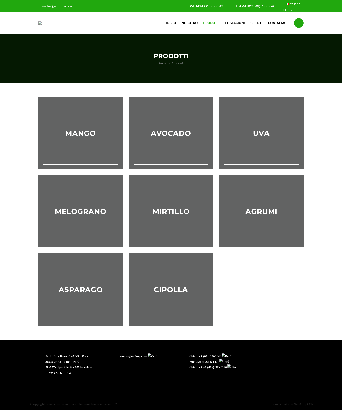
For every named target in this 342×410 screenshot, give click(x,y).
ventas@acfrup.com (57, 6)
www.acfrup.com (57, 404)
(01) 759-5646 (255, 6)
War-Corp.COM (304, 404)
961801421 (207, 6)
